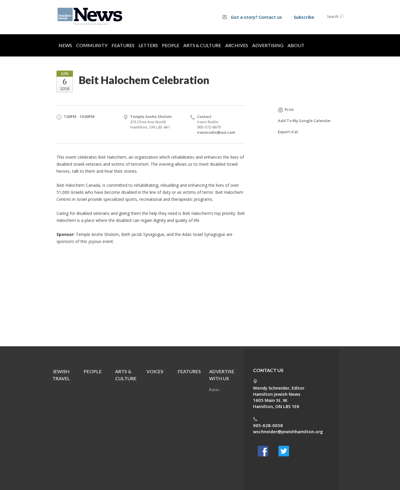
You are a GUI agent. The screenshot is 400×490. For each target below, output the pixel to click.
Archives (236, 45)
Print (289, 109)
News (65, 45)
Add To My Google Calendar (304, 120)
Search (333, 16)
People (170, 45)
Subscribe (304, 17)
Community (91, 45)
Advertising (267, 45)
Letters (148, 45)
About (296, 45)
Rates (214, 389)
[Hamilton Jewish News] (91, 16)
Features (123, 45)
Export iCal (288, 131)
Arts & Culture (202, 45)
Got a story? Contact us (256, 17)
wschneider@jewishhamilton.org (288, 431)
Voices (154, 371)
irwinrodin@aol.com (216, 132)
